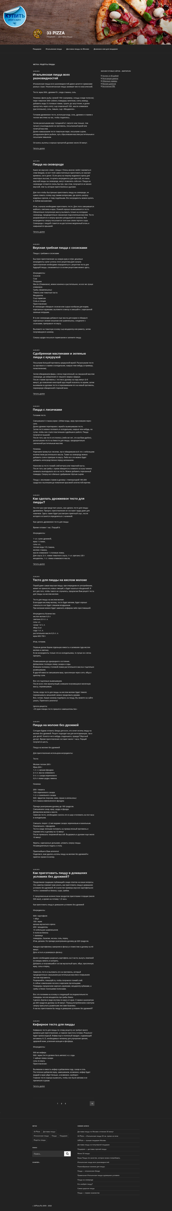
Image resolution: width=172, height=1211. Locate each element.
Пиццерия (37, 49)
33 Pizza (56, 33)
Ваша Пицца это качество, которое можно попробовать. (98, 1158)
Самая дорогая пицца (85, 1188)
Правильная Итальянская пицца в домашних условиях (98, 1175)
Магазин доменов (109, 83)
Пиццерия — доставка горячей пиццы (91, 1149)
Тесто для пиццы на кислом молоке (60, 580)
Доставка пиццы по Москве (77, 49)
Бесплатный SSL (108, 86)
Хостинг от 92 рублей (110, 75)
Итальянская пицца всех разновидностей (51, 76)
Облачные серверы (109, 81)
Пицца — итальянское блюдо (88, 1171)
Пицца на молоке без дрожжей (56, 725)
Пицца (54, 1136)
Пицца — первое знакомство (88, 1193)
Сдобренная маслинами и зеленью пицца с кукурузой (59, 355)
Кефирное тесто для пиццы (54, 1024)
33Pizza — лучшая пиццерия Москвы (91, 1140)
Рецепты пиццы (40, 1140)
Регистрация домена (110, 78)
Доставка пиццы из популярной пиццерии (93, 1144)
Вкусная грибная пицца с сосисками (60, 247)
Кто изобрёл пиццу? (85, 1184)
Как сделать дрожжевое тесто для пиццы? (58, 500)
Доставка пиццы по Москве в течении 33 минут (95, 1131)
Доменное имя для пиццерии (106, 49)
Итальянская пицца (54, 49)
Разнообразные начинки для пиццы (91, 1166)
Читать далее (39, 148)
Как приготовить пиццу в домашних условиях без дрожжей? (60, 875)
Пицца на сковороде (48, 164)
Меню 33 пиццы (83, 1153)
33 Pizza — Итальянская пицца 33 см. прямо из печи (97, 1136)
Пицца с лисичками (47, 409)
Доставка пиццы (49, 1131)
